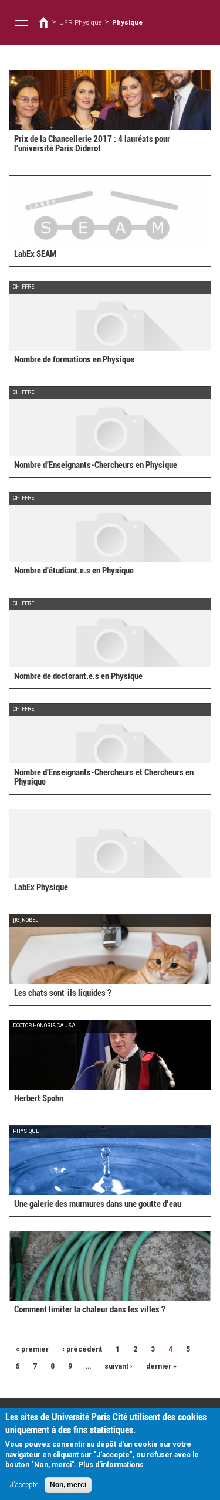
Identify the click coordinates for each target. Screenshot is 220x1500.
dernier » (161, 1366)
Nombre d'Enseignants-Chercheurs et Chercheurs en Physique (104, 777)
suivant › (118, 1366)
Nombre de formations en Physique (74, 359)
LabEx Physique (41, 887)
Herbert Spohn (38, 1098)
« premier (32, 1349)
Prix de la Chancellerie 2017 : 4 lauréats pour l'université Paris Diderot (92, 144)
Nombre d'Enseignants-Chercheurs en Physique (95, 465)
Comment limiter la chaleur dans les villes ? (89, 1309)
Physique (127, 22)
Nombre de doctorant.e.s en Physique (78, 676)
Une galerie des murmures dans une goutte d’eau (97, 1204)
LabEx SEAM (35, 254)
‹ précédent (82, 1349)
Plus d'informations (111, 1465)
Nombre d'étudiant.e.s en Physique (74, 570)
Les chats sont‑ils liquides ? (62, 992)
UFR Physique (80, 22)
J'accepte (24, 1485)
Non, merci (68, 1485)
